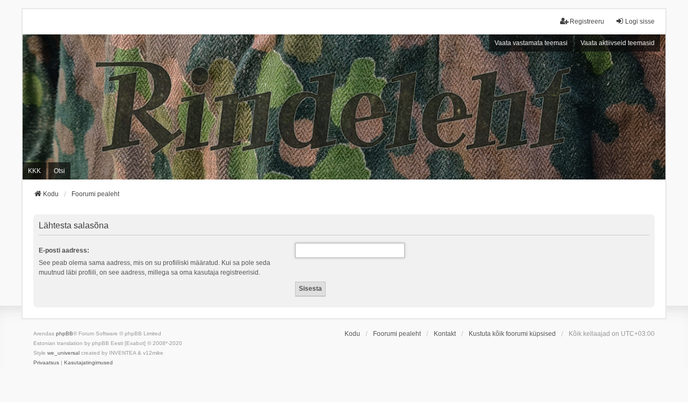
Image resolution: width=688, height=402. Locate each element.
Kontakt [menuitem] (445, 334)
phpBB (64, 333)
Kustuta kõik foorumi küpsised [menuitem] (512, 334)
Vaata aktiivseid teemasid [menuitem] (617, 43)
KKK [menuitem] (34, 171)
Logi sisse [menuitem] (640, 21)
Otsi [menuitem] (59, 171)
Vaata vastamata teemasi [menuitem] (531, 43)
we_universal (63, 353)
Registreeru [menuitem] (587, 21)
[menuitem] (46, 363)
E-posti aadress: (64, 250)
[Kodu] (344, 106)
